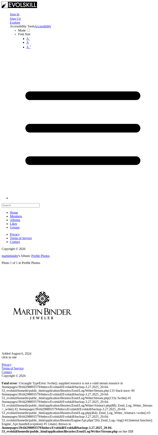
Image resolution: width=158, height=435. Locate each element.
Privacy (15, 234)
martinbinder (10, 256)
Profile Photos (40, 256)
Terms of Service (21, 238)
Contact (15, 242)
